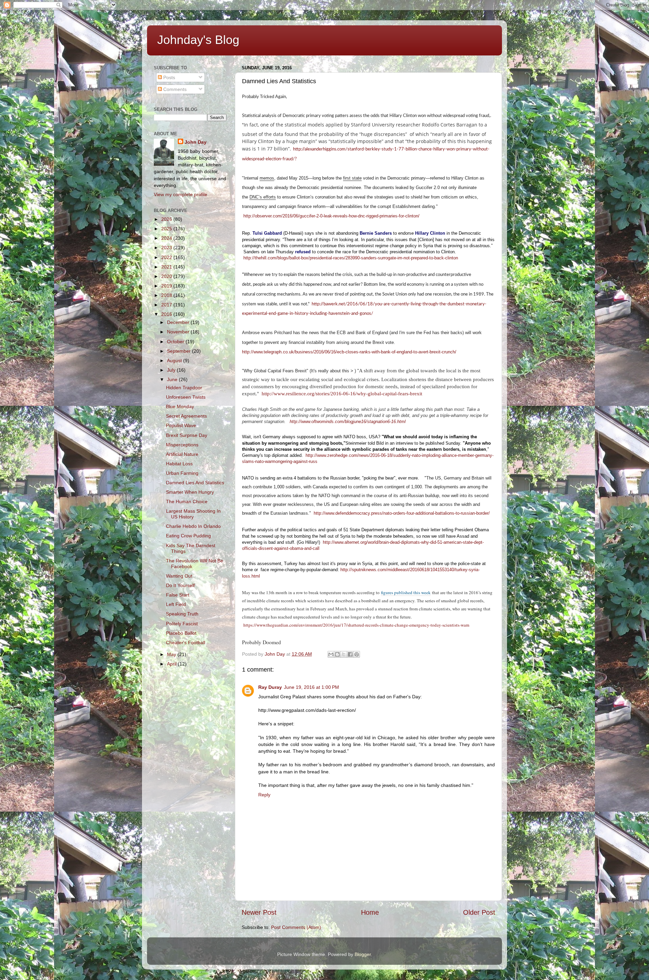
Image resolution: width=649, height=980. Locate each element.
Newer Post (259, 912)
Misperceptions (182, 444)
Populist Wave (181, 425)
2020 (167, 276)
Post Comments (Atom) (296, 927)
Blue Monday (180, 406)
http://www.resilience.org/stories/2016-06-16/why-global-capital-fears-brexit (342, 393)
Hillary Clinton (430, 233)
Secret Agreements (186, 416)
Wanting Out (179, 576)
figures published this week (406, 592)
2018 (167, 295)
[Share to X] (343, 654)
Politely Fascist (182, 623)
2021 (167, 267)
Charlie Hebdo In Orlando (193, 526)
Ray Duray (270, 687)
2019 (167, 285)
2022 (167, 257)
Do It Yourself (180, 585)
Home (370, 912)
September (179, 351)
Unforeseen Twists (186, 397)
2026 (167, 219)
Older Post (479, 912)
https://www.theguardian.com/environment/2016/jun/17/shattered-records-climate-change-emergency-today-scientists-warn (356, 625)
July (172, 370)
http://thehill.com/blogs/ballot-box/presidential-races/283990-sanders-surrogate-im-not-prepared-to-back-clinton (350, 257)
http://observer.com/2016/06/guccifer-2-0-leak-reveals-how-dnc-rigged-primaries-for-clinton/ (331, 215)
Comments (174, 89)
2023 (167, 247)
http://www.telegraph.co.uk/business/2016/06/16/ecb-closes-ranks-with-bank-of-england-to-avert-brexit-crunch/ (349, 351)
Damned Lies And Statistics (195, 482)
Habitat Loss (179, 463)
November (179, 331)
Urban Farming (182, 473)
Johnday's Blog (198, 40)
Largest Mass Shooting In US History (193, 513)
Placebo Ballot (181, 633)
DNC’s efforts (262, 197)
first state (352, 178)
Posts (168, 77)
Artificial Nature (182, 454)
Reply (264, 794)
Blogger (363, 954)
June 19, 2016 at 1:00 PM (311, 687)
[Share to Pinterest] (356, 654)
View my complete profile (180, 194)
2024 (167, 238)
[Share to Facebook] (350, 654)
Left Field (176, 604)
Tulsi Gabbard (267, 233)
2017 (167, 304)
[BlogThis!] (337, 654)
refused (303, 251)
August (175, 360)
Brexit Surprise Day (186, 435)
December (179, 322)
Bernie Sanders (376, 233)
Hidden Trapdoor (184, 387)
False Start (177, 595)
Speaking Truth (182, 613)
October (176, 341)
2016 (167, 314)
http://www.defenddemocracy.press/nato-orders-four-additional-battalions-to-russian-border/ (402, 513)
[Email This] (331, 654)
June (173, 379)
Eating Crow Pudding (188, 535)
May (172, 654)
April (172, 664)
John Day (196, 142)
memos (267, 178)
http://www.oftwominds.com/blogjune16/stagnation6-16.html (348, 421)
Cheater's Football (185, 642)
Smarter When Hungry (190, 492)
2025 (167, 228)
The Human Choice (187, 501)
